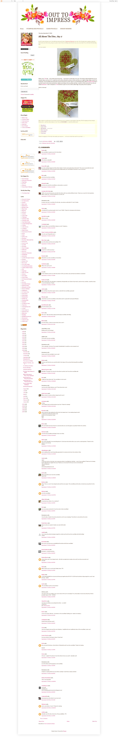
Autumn (23, 202)
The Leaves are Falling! (28, 360)
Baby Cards (24, 204)
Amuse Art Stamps (26, 199)
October (25, 355)
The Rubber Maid (25, 193)
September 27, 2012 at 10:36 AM (49, 427)
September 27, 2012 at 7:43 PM (48, 665)
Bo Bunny (24, 212)
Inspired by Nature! (27, 369)
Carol (43, 627)
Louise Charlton (45, 635)
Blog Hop (24, 210)
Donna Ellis (44, 166)
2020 (23, 335)
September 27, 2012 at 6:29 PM (48, 631)
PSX (23, 269)
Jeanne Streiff (43, 126)
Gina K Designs (25, 178)
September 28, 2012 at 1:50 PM (48, 715)
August (25, 388)
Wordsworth (24, 318)
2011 (23, 404)
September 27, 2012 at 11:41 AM (49, 468)
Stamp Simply (25, 295)
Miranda (43, 296)
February (25, 400)
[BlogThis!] (58, 141)
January (25, 401)
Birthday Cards (25, 207)
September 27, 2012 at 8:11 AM (48, 324)
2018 (23, 339)
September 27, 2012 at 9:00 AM (48, 356)
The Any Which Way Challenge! (27, 384)
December (25, 351)
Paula (43, 150)
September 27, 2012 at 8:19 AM (48, 332)
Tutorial (23, 308)
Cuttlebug (24, 228)
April (24, 396)
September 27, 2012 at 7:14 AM (48, 284)
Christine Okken (25, 119)
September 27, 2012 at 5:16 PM (48, 570)
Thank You (24, 305)
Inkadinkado (24, 254)
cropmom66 (44, 696)
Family (23, 235)
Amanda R (44, 183)
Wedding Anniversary (26, 316)
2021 (23, 333)
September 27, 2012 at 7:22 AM (48, 292)
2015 (23, 344)
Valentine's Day (25, 311)
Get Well (24, 244)
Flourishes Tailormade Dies (27, 239)
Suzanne (43, 255)
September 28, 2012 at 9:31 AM (48, 699)
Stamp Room (24, 293)
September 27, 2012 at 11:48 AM (49, 477)
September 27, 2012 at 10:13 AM (49, 406)
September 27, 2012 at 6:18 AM (48, 212)
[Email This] (57, 141)
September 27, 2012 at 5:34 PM (48, 587)
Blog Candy (24, 208)
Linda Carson (45, 393)
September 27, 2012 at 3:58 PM (48, 537)
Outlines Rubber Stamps (27, 267)
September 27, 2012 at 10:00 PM (49, 681)
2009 (23, 407)
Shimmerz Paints (25, 285)
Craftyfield (44, 224)
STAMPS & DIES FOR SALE (34, 29)
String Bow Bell (90, 81)
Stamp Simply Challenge (27, 186)
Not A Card (24, 262)
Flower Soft (24, 241)
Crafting (24, 225)
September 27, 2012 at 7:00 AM (48, 267)
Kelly (43, 566)
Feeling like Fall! (26, 359)
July (24, 390)
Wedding (24, 314)
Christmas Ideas (25, 218)
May (24, 394)
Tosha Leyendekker (26, 127)
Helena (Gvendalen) (46, 677)
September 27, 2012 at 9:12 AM (48, 373)
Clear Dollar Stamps (26, 222)
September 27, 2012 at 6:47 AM (48, 251)
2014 (23, 346)
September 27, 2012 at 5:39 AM (48, 179)
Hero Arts (24, 251)
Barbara (43, 482)
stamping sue (45, 685)
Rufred (43, 320)
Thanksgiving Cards (26, 306)
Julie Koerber (43, 128)
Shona (43, 423)
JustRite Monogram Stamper (28, 257)
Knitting (24, 259)
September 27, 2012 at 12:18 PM (49, 487)
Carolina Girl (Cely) (46, 191)
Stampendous (25, 296)
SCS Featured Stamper (27, 279)
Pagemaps (24, 270)
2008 (23, 409)
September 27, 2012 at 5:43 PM (48, 596)
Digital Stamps (25, 230)
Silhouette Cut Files (26, 287)
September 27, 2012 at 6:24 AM (48, 235)
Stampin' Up (24, 298)
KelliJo (43, 574)
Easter (23, 233)
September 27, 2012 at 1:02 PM (48, 502)
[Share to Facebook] (60, 141)
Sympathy (24, 301)
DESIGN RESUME (66, 29)
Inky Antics (24, 256)
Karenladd (44, 541)
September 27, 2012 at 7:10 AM (48, 275)
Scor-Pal (24, 183)
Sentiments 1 (44, 84)
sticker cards (24, 321)
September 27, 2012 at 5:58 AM (48, 204)
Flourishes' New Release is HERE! (28, 372)
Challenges (44, 143)
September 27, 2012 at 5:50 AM (48, 187)
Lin (42, 271)
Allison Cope (24, 117)
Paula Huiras (44, 523)
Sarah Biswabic (45, 304)
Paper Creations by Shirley (48, 232)
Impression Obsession (50, 143)
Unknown (44, 431)
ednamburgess (45, 450)
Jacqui (43, 158)
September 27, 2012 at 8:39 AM (48, 340)
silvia (43, 248)
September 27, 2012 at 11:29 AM (49, 453)
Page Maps (24, 182)
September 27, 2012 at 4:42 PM (48, 562)
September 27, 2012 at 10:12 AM (49, 397)
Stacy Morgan (25, 125)
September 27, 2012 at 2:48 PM (48, 510)
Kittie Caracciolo (44, 130)
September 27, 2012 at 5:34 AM (48, 171)
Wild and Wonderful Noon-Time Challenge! (28, 375)
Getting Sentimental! (27, 386)
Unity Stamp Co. (25, 309)
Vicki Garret (43, 133)
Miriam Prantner (45, 369)
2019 (23, 337)
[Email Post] (54, 141)
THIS (45, 78)
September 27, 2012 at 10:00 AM (49, 381)
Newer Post (41, 721)
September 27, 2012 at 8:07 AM (48, 316)
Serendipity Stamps (26, 283)
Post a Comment (43, 718)
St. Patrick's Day (25, 292)
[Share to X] (59, 141)
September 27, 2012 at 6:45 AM (48, 243)
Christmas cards (25, 220)
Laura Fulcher (43, 131)
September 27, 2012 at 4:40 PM (48, 553)
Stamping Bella (25, 300)
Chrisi (43, 208)
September (25, 357)
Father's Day (24, 236)
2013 (23, 348)
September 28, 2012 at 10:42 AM (49, 707)
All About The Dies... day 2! (28, 363)
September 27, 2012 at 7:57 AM (48, 308)
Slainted (43, 491)
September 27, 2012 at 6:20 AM (48, 220)
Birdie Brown (24, 205)
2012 (23, 350)
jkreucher (44, 410)
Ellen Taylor (44, 240)
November (25, 353)
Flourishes (24, 238)
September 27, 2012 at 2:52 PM (48, 518)
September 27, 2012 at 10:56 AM (49, 435)
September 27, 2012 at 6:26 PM (48, 623)
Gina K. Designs (25, 248)
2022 (23, 331)
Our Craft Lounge (26, 264)
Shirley (43, 439)
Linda (43, 472)
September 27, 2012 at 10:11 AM (49, 389)
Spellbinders (24, 290)
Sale (23, 280)
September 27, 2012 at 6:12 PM (48, 615)
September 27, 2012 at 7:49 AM (48, 300)
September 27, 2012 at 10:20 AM (49, 419)
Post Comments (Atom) (49, 723)
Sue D (43, 312)
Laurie (43, 583)
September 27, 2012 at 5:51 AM (48, 196)
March (24, 398)
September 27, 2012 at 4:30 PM (48, 545)
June (24, 392)
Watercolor (24, 313)
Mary (43, 175)
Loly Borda (44, 263)
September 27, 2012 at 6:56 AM (48, 259)
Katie (43, 643)
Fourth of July (25, 243)
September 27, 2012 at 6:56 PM (48, 639)
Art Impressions (25, 200)
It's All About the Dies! (28, 365)
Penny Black (24, 275)
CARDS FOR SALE (51, 29)
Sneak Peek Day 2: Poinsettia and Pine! (28, 378)
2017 (23, 340)
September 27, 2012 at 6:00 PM (48, 607)
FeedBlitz (32, 94)
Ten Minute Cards (26, 303)
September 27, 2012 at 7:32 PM (48, 657)
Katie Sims (24, 124)
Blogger (64, 731)
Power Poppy (25, 277)
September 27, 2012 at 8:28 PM (48, 673)
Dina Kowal (43, 125)
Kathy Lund (44, 279)
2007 (23, 411)
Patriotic (24, 274)
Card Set (24, 213)
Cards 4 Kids (24, 215)
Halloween (24, 249)
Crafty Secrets (25, 226)
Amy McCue (44, 216)
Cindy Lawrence (25, 121)
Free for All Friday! (27, 367)
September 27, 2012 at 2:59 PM (48, 528)
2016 (23, 342)
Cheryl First (44, 601)
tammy (43, 458)
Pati (42, 507)
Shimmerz (24, 185)
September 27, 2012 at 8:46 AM (48, 348)
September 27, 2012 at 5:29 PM (48, 579)
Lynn (43, 377)
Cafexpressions (46, 605)
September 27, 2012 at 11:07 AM (49, 446)
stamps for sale (25, 319)
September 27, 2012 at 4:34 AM (48, 161)
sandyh (43, 532)
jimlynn (43, 360)
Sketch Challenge (26, 288)
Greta (43, 654)
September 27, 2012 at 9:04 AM (48, 365)
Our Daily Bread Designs (27, 265)
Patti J (43, 611)
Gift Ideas (24, 246)
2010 (23, 406)
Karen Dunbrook (45, 549)
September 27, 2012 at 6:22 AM (48, 227)
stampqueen (44, 619)
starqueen (44, 401)
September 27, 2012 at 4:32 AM (48, 153)
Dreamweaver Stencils (27, 231)
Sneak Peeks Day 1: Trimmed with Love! (28, 381)
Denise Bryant (45, 557)
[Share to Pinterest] (62, 141)
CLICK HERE (64, 122)
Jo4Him (43, 712)
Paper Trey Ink (25, 272)
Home (22, 29)
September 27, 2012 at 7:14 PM (48, 649)
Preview (22, 94)
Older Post (94, 721)
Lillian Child (44, 499)
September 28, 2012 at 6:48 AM (48, 692)
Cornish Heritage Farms (27, 223)
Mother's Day (25, 261)
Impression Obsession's (70, 41)
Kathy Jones (24, 122)
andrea (43, 289)
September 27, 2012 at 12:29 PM (49, 495)
